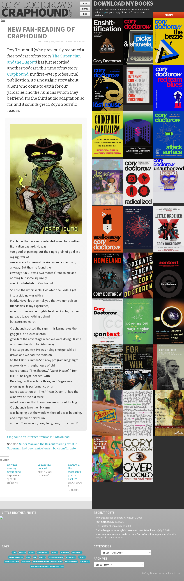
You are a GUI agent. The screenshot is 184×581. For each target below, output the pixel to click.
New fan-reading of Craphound (41, 32)
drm (28, 557)
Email (85, 8)
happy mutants (56, 557)
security (26, 562)
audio (31, 552)
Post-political (103, 522)
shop (103, 12)
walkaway (84, 562)
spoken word (71, 562)
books (55, 552)
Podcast (81, 41)
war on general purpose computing (47, 566)
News (73, 41)
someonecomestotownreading (47, 562)
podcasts (70, 557)
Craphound (17, 74)
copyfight (77, 552)
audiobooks (43, 552)
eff (34, 557)
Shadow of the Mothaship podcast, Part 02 (74, 472)
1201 (14, 552)
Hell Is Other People (107, 526)
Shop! (169, 15)
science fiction (12, 562)
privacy (82, 557)
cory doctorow (16, 557)
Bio (85, 3)
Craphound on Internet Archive (28, 437)
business (65, 552)
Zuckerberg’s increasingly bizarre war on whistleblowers (127, 530)
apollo (22, 552)
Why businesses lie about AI (111, 517)
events (42, 557)
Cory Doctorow (63, 41)
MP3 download (60, 437)
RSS (85, 14)
